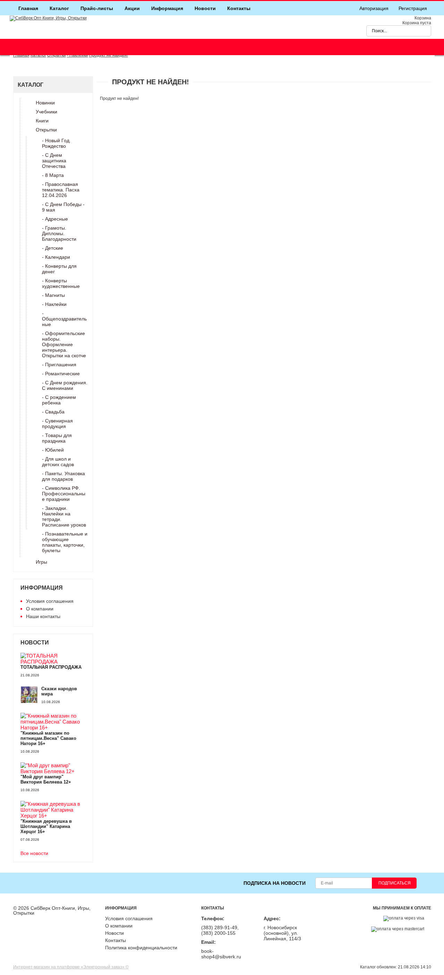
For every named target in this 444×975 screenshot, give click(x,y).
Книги (42, 120)
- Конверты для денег (59, 268)
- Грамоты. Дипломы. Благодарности (59, 233)
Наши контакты (43, 616)
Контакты (238, 8)
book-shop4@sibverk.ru (221, 953)
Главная (28, 8)
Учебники (46, 111)
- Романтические (61, 373)
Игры (41, 562)
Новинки (45, 102)
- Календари (56, 257)
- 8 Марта (53, 175)
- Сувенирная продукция (57, 423)
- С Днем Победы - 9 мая (63, 207)
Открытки (46, 129)
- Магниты (53, 295)
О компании (39, 608)
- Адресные (55, 219)
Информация (167, 8)
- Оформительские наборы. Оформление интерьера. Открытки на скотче (64, 344)
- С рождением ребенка (59, 399)
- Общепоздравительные (64, 318)
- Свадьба (53, 411)
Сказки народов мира (59, 691)
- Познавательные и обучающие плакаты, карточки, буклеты (64, 542)
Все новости (34, 853)
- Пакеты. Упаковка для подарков (63, 476)
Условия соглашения (50, 601)
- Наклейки (54, 304)
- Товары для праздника (57, 438)
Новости (205, 8)
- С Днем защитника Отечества (54, 160)
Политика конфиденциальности (141, 947)
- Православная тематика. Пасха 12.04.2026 (60, 189)
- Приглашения (59, 364)
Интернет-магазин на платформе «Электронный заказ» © (71, 967)
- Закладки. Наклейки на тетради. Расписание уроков (64, 516)
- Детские (52, 248)
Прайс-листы (96, 8)
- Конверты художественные (61, 283)
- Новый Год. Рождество (56, 143)
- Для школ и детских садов (58, 461)
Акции (132, 8)
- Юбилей (53, 450)
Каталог (59, 8)
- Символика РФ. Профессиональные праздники (63, 493)
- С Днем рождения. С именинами (64, 385)
